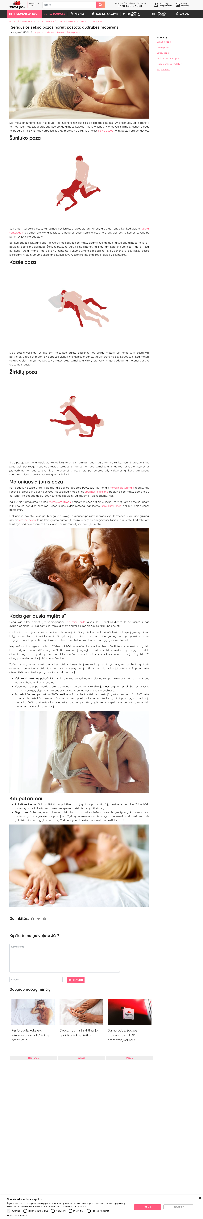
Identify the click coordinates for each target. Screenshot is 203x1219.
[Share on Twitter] (38, 918)
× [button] (200, 1198)
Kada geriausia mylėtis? (169, 64)
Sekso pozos (73, 32)
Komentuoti (75, 980)
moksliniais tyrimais (122, 487)
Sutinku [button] (147, 1207)
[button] (24, 14)
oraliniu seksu (27, 520)
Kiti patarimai (163, 69)
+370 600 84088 (130, 6)
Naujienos (33, 1058)
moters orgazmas (60, 502)
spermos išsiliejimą (96, 491)
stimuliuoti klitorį (111, 506)
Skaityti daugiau (80, 1206)
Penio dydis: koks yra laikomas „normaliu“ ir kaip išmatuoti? (30, 1035)
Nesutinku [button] (178, 1207)
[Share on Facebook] (32, 918)
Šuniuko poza (164, 41)
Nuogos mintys (28, 21)
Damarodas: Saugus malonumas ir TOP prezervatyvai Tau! (122, 1035)
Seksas (60, 32)
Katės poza (163, 47)
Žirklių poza (163, 53)
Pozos (129, 1058)
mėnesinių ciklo (75, 622)
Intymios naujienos (46, 21)
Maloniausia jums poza (168, 58)
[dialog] (101, 1207)
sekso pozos (105, 130)
